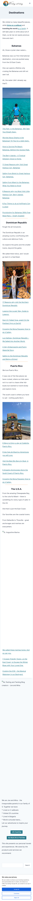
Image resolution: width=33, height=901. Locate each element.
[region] (16, 888)
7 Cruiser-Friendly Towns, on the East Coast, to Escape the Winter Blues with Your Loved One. (15, 662)
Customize (16, 893)
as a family (22, 28)
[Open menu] (29, 3)
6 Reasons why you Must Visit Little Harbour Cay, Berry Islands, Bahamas (16, 194)
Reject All (16, 897)
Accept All (16, 889)
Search (27, 865)
